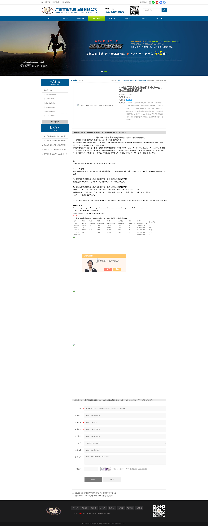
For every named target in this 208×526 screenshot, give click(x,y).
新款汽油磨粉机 (50, 103)
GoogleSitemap (106, 513)
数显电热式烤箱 (50, 111)
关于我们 (139, 508)
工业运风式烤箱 (50, 115)
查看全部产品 (55, 122)
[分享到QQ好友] (164, 2)
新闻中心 (80, 19)
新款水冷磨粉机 (50, 99)
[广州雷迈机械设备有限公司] (90, 10)
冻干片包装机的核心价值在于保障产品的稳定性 (55, 136)
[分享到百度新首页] (160, 2)
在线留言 (144, 19)
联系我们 (159, 19)
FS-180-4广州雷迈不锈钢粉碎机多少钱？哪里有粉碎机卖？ (98, 493)
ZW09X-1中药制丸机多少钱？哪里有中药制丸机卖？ (95, 496)
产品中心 (124, 80)
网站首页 (75, 508)
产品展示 (96, 19)
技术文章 (112, 19)
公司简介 (65, 19)
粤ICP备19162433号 (120, 524)
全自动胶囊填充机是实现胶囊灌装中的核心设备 (55, 145)
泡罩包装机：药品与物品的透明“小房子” (55, 154)
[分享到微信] (153, 2)
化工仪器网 (98, 513)
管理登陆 (85, 513)
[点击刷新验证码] (105, 469)
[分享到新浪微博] (156, 2)
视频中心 (128, 19)
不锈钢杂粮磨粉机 (51, 94)
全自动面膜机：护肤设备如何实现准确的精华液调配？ (55, 150)
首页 (49, 19)
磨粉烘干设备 (48, 90)
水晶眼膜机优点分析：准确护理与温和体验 (55, 141)
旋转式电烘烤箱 (50, 107)
